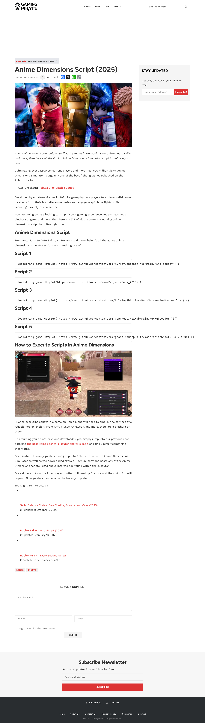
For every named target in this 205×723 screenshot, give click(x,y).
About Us (75, 714)
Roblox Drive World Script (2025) (41, 530)
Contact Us (90, 714)
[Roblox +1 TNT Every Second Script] (27, 545)
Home (18, 61)
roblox (20, 570)
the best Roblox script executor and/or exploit (57, 443)
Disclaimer (126, 714)
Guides (87, 7)
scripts (32, 570)
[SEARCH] (186, 7)
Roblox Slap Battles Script (56, 187)
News (97, 7)
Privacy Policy (109, 714)
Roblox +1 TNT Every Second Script (43, 555)
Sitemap (142, 714)
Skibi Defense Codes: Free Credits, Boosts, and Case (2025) (59, 505)
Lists (107, 7)
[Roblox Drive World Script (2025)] (27, 520)
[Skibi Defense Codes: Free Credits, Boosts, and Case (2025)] (27, 495)
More (116, 7)
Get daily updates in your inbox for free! (162, 82)
